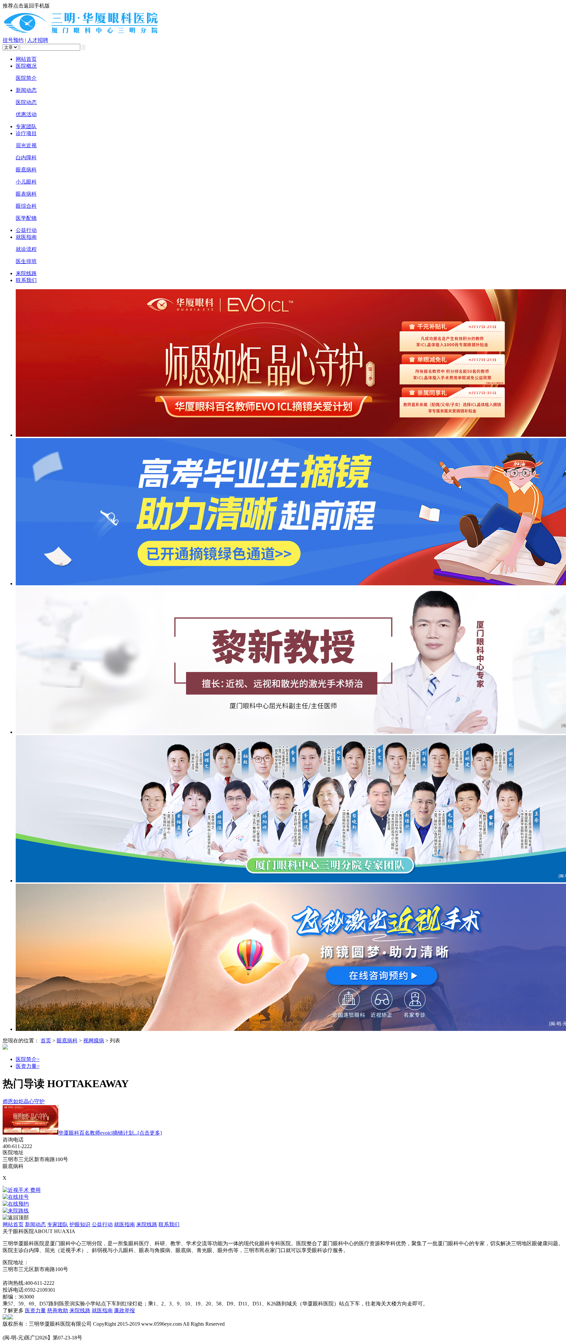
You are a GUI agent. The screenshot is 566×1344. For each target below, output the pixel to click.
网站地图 (13, 1276)
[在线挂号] (283, 1197)
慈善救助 (57, 1310)
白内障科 (26, 157)
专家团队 (26, 126)
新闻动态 (26, 90)
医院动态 (26, 102)
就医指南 (26, 237)
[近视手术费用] (283, 1190)
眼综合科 (26, 206)
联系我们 (26, 280)
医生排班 (26, 261)
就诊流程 (26, 249)
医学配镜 (26, 218)
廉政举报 (124, 1310)
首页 (46, 1040)
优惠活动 (26, 114)
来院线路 (26, 273)
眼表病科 (26, 194)
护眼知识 (79, 1224)
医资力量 (28, 1066)
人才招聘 (37, 40)
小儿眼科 (26, 182)
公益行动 (26, 230)
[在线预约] (283, 1204)
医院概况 (26, 66)
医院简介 (26, 78)
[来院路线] (283, 1211)
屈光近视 (26, 145)
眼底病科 (26, 169)
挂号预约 (13, 40)
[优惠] (3, 1184)
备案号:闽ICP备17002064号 (34, 1331)
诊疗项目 (26, 133)
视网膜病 (93, 1040)
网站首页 (26, 59)
